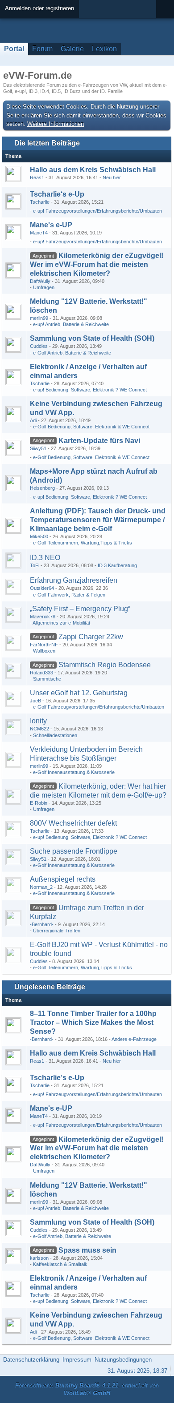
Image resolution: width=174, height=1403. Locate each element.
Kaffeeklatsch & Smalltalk (60, 1264)
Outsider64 (42, 588)
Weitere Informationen (55, 124)
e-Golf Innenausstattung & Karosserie (74, 772)
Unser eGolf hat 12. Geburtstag (79, 693)
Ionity (38, 721)
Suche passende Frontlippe (73, 851)
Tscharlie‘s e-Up (57, 194)
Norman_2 (41, 887)
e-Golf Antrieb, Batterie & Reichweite (72, 352)
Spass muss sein (87, 1250)
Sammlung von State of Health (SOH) (92, 338)
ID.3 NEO (45, 557)
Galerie (72, 48)
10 (153, 730)
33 (153, 450)
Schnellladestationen (55, 735)
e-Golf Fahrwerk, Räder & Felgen (69, 594)
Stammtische (47, 678)
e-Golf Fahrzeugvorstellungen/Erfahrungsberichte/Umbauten (98, 707)
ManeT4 (39, 232)
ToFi (34, 565)
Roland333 (41, 672)
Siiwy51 (38, 448)
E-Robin (38, 803)
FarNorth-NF (44, 644)
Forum (42, 48)
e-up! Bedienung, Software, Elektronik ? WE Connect (90, 389)
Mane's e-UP (51, 225)
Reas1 (37, 177)
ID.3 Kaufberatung (117, 565)
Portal (14, 48)
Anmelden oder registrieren (39, 8)
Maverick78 (42, 616)
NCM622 (39, 728)
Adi (33, 420)
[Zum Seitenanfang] (165, 1360)
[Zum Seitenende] (165, 61)
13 (153, 203)
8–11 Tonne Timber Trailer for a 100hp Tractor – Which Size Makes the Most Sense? (93, 1022)
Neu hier (112, 177)
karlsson (39, 1258)
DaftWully (40, 281)
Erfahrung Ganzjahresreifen (73, 580)
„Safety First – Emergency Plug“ (80, 609)
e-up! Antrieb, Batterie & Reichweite (71, 324)
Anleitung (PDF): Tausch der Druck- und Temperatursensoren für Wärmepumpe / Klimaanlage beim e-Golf (98, 519)
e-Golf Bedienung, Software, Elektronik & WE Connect (91, 426)
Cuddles (39, 346)
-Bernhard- (42, 924)
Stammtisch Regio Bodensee (104, 665)
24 (153, 674)
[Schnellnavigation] (152, 61)
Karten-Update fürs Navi (99, 440)
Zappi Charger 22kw (90, 637)
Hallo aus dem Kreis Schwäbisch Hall (93, 169)
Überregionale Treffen (56, 930)
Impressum (76, 1359)
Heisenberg (42, 488)
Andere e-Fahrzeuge (134, 1039)
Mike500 (39, 536)
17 (153, 283)
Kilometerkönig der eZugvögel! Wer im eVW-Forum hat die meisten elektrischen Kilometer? (96, 264)
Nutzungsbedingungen (123, 1359)
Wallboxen (44, 650)
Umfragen (43, 287)
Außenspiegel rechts (62, 879)
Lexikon (104, 48)
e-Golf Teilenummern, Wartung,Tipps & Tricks (82, 542)
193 (152, 646)
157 (152, 804)
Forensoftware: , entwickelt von (87, 1389)
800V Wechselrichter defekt (73, 823)
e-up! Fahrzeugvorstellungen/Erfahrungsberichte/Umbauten (97, 211)
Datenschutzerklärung (31, 1359)
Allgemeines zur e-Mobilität (61, 622)
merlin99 (39, 318)
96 (153, 1259)
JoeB (35, 700)
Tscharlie (40, 202)
